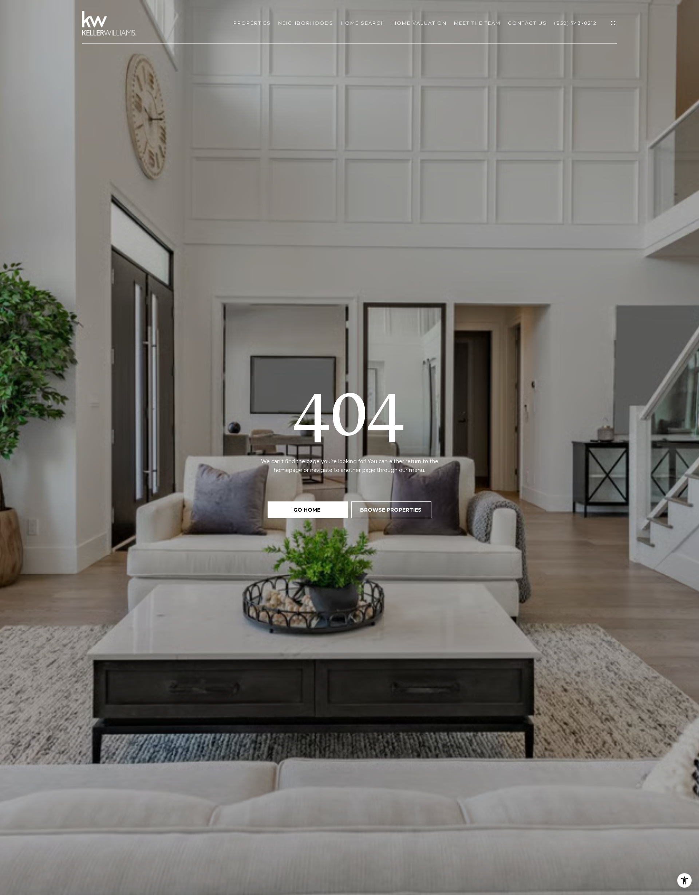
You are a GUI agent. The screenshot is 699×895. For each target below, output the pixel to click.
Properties (252, 23)
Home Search (363, 23)
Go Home (307, 510)
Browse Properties (391, 510)
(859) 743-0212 (575, 23)
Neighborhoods (305, 23)
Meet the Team (477, 23)
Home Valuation (419, 23)
